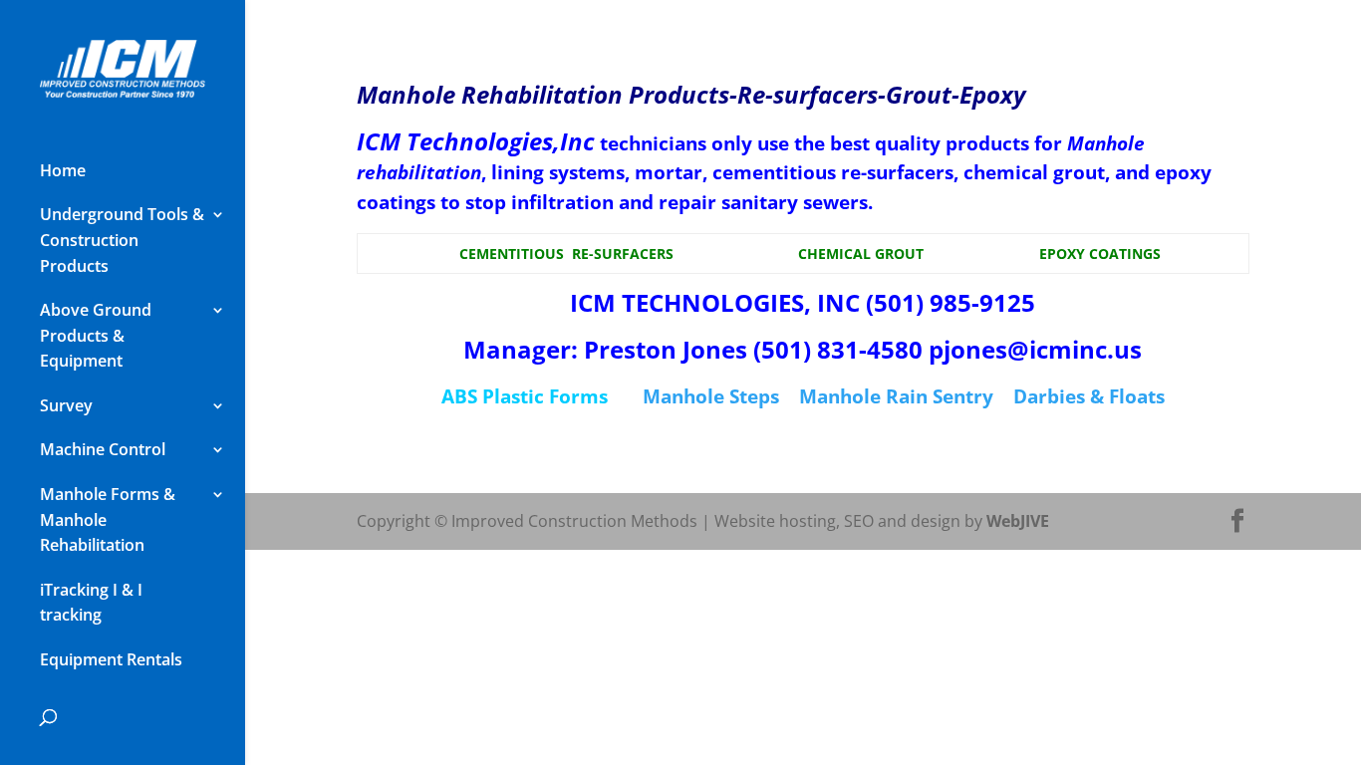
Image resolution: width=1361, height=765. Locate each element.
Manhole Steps (711, 395)
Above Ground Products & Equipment (95, 335)
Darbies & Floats (1089, 395)
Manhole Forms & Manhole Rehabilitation (107, 519)
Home (63, 170)
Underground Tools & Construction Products (122, 239)
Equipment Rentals (111, 659)
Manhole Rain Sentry (896, 395)
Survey (66, 405)
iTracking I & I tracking (91, 603)
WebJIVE (1017, 521)
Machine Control (102, 449)
